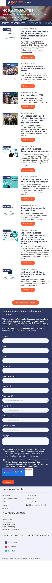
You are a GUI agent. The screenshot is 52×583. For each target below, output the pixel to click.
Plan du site (30, 499)
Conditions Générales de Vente (36, 505)
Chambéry (11, 527)
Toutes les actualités (13, 23)
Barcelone (5, 529)
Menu (3, 3)
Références (6, 502)
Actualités (5, 508)
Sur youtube (12, 547)
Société (4, 505)
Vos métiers (6, 496)
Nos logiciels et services (10, 499)
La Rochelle (16, 529)
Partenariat (35, 23)
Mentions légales (31, 502)
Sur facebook (12, 542)
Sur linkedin (12, 551)
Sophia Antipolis (7, 522)
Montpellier (6, 524)
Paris (4, 527)
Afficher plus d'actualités (25, 302)
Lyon (13, 524)
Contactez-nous (31, 496)
